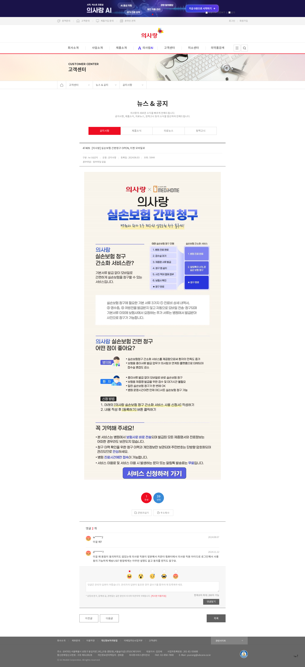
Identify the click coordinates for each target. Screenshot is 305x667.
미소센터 (193, 48)
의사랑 (152, 33)
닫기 (233, 13)
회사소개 (73, 48)
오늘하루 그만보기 (216, 13)
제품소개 (121, 48)
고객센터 (169, 48)
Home (61, 85)
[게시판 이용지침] (158, 596)
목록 (216, 618)
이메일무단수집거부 (133, 640)
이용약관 (90, 640)
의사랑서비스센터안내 (139, 655)
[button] (152, 14)
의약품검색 (217, 48)
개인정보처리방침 (109, 640)
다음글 (109, 618)
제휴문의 (76, 640)
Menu (237, 48)
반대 (159, 498)
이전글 (88, 618)
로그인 (232, 21)
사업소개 (97, 48)
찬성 (146, 498)
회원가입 (244, 21)
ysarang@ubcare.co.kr (199, 655)
